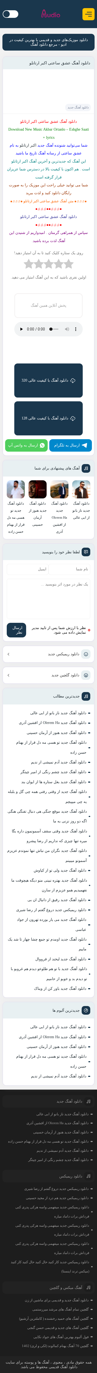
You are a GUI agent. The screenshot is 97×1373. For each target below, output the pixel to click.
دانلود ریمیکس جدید (63, 654)
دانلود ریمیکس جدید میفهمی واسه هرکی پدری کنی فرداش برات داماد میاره (52, 1211)
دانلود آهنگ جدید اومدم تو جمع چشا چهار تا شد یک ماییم (47, 944)
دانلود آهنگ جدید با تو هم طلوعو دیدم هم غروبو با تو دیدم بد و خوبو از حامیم (49, 974)
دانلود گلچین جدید (65, 675)
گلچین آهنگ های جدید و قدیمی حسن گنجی (58, 1328)
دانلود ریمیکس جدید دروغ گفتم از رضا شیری (51, 910)
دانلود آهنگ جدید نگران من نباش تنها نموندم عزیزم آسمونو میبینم (47, 855)
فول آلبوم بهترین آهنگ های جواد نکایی (61, 1337)
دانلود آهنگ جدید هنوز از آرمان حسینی (56, 733)
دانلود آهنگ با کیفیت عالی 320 (45, 380)
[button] (88, 14)
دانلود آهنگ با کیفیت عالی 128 (45, 418)
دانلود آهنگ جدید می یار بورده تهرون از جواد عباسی (51, 924)
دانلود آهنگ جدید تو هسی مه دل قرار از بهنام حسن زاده (51, 747)
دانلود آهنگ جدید (78, 107)
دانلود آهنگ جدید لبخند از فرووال (60, 959)
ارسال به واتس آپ (23, 445)
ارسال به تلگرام (67, 445)
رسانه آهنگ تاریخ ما (41, 153)
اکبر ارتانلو (28, 145)
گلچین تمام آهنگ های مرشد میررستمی (60, 1309)
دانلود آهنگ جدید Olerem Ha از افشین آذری (52, 723)
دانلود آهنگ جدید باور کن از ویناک (60, 989)
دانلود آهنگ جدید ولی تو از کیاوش (60, 870)
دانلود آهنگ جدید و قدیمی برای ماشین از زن (57, 1300)
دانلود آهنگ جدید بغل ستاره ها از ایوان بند (53, 782)
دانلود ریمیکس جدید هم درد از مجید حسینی (57, 1198)
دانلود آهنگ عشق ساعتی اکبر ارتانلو (59, 63)
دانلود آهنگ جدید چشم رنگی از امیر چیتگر (53, 772)
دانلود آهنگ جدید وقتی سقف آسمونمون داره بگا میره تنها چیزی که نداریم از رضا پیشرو (49, 836)
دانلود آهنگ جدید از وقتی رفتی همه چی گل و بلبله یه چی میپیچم (47, 796)
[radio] (69, 265)
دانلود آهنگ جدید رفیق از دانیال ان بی (56, 900)
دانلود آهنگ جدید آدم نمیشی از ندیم (58, 762)
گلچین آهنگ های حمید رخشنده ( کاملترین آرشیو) (54, 1318)
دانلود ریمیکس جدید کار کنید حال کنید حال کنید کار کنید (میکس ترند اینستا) (50, 1266)
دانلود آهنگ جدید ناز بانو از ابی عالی (58, 713)
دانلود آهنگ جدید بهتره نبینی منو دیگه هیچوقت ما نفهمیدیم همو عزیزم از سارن (49, 885)
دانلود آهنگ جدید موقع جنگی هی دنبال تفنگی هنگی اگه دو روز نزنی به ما (47, 816)
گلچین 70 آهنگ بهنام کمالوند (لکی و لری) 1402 (55, 1346)
